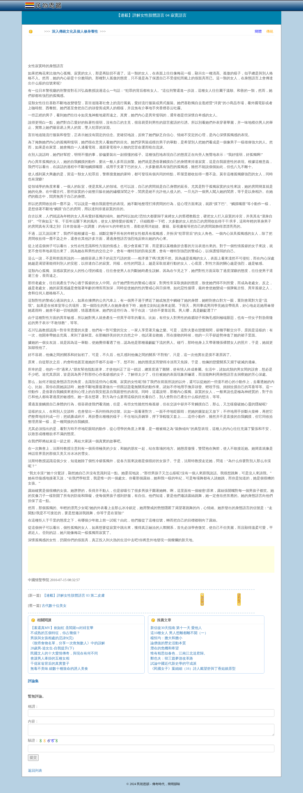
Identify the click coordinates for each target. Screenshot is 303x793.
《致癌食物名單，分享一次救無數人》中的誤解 (67, 643)
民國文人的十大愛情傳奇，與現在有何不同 (64, 653)
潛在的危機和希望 (164, 648)
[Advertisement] (108, 49)
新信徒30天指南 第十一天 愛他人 (176, 628)
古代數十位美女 (54, 605)
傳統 (269, 31)
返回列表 (35, 770)
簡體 (258, 31)
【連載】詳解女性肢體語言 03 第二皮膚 (73, 595)
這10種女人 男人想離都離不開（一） (179, 633)
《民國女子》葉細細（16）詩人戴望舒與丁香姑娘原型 (193, 668)
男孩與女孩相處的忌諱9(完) (51, 638)
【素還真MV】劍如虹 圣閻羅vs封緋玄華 (61, 628)
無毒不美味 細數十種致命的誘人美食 (59, 668)
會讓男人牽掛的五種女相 (49, 658)
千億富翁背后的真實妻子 (49, 663)
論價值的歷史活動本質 (168, 643)
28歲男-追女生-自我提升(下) (52, 648)
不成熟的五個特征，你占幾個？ (55, 633)
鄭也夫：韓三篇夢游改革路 (171, 658)
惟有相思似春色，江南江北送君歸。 (178, 653)
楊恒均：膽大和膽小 (166, 638)
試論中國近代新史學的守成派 (173, 663)
